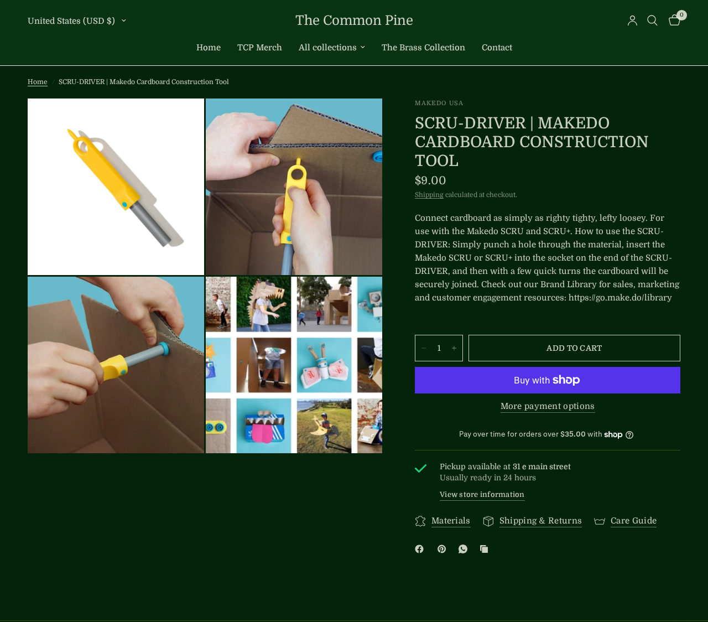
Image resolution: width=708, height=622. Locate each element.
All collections (328, 48)
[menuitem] (208, 47)
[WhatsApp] (465, 549)
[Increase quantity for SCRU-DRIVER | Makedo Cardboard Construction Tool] (454, 348)
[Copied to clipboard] (486, 549)
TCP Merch (259, 48)
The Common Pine (354, 20)
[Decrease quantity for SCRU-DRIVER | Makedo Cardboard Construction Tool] (423, 348)
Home (208, 48)
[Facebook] (421, 549)
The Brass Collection (423, 48)
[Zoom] (180, 121)
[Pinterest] (444, 549)
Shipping (429, 195)
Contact (497, 48)
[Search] (652, 20)
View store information (482, 494)
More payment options (548, 406)
